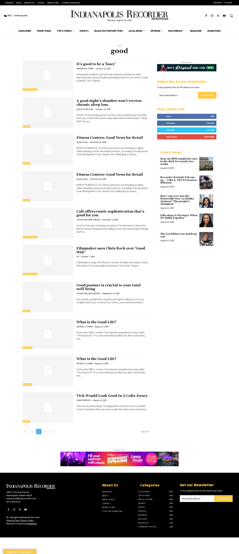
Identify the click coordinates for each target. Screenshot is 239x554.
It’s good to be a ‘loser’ (96, 64)
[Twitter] (218, 16)
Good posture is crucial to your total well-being (108, 287)
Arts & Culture (30, 90)
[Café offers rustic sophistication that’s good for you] (48, 223)
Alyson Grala (81, 142)
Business (27, 348)
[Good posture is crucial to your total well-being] (48, 297)
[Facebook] (206, 16)
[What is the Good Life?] (48, 334)
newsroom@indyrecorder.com (21, 498)
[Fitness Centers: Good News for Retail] (48, 149)
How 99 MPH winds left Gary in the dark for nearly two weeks (179, 161)
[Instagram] (212, 16)
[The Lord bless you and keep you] (206, 239)
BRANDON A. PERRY (84, 68)
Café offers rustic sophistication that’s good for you (110, 213)
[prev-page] (25, 431)
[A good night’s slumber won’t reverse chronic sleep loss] (48, 112)
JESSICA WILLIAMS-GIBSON (88, 219)
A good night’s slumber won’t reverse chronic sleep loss (109, 103)
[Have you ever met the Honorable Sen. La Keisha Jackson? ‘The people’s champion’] (206, 201)
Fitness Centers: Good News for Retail (109, 138)
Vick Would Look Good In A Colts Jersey (112, 396)
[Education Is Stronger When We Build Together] (206, 220)
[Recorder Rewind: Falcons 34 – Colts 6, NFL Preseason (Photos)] (206, 182)
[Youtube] (224, 16)
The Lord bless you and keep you (178, 235)
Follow (210, 123)
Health (26, 126)
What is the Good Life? (96, 322)
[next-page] (52, 431)
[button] (231, 16)
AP (77, 256)
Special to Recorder (84, 109)
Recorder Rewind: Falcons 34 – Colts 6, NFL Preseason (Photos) (178, 180)
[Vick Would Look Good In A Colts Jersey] (48, 407)
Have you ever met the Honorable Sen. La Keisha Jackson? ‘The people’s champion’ (177, 200)
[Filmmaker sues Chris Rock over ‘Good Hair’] (48, 260)
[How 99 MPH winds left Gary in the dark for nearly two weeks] (206, 164)
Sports (26, 421)
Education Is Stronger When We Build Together (179, 217)
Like (212, 116)
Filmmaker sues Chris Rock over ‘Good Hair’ (110, 250)
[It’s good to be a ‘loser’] (48, 76)
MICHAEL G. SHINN (84, 326)
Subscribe (207, 95)
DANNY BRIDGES (83, 400)
